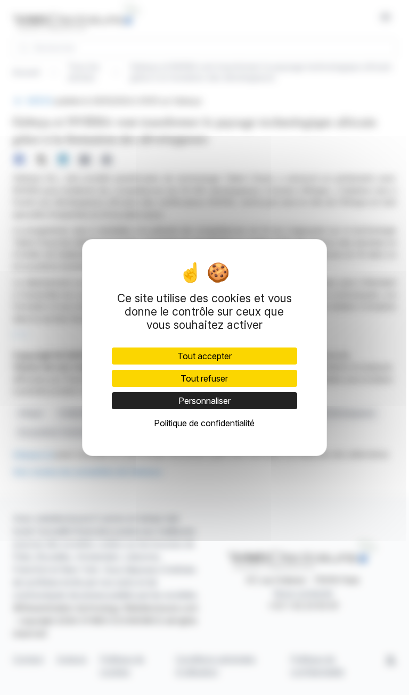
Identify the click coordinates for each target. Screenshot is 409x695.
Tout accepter (204, 356)
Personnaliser (204, 400)
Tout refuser (204, 378)
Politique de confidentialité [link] (204, 423)
